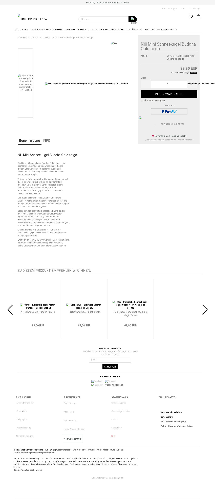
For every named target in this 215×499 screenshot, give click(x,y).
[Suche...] (132, 19)
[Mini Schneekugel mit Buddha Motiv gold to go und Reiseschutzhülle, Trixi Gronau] (86, 83)
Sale (113, 436)
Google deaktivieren (27, 470)
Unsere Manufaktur (25, 403)
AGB (99, 450)
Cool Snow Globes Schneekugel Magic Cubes (130, 314)
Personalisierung (23, 428)
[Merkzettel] (191, 19)
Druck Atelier (22, 411)
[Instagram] (98, 385)
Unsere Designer (169, 8)
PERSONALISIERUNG (167, 29)
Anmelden (110, 367)
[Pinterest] (111, 381)
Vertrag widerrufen (73, 439)
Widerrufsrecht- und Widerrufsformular (75, 450)
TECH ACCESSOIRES (40, 29)
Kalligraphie (21, 419)
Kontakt (114, 419)
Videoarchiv (116, 428)
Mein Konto (69, 412)
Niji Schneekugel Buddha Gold (84, 312)
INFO (46, 141)
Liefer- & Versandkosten (74, 429)
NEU (16, 29)
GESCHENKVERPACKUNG (112, 29)
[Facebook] (98, 381)
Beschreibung (29, 141)
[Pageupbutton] (206, 494)
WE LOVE (149, 29)
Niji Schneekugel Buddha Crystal (38, 312)
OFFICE (24, 29)
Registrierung (70, 403)
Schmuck (82, 29)
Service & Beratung (24, 436)
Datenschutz (108, 450)
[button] (198, 19)
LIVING (94, 29)
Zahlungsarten (70, 421)
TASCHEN (70, 29)
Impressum (48, 453)
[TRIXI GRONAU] (32, 17)
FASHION (57, 29)
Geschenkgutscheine (120, 411)
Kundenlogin (195, 8)
